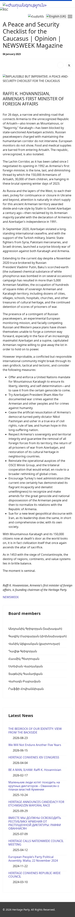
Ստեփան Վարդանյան (25, 666)
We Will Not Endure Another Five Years (34, 745)
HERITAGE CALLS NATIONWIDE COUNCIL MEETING (36, 842)
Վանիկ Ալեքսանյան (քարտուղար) (34, 644)
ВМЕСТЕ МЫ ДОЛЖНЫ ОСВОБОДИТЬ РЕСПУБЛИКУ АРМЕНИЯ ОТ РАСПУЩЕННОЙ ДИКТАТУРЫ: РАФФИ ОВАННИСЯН (34, 823)
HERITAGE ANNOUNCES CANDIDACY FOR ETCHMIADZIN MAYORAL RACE (36, 803)
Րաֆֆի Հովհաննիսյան (26, 689)
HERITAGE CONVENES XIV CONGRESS (33, 757)
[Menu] (70, 16)
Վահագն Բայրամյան (24, 681)
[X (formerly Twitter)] (69, 65)
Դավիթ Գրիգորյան (22, 651)
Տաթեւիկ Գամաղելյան (25, 674)
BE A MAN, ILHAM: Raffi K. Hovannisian (34, 770)
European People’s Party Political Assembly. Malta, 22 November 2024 (33, 858)
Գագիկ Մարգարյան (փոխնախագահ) (37, 636)
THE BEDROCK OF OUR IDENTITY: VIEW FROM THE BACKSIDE (35, 730)
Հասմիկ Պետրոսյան (23, 659)
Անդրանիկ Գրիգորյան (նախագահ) (35, 629)
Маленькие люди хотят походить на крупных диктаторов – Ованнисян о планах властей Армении (34, 785)
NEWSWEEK (11, 597)
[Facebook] (60, 65)
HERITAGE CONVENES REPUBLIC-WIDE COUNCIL (34, 875)
